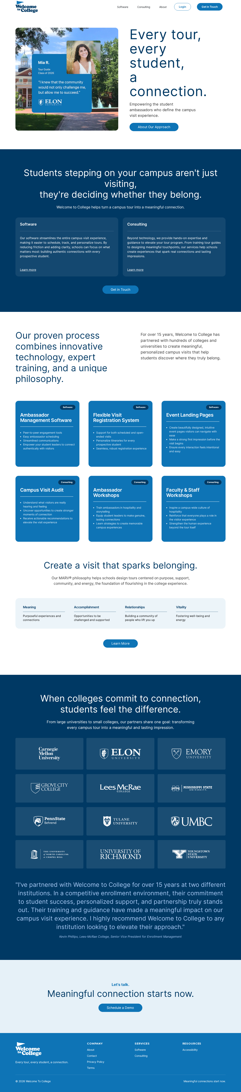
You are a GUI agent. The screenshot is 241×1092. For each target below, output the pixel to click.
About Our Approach (154, 127)
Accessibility (190, 1049)
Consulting (143, 6)
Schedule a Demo (120, 1008)
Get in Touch (210, 6)
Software (122, 6)
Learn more (28, 270)
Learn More (120, 643)
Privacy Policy (95, 1061)
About (163, 6)
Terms (91, 1067)
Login (182, 6)
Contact (92, 1055)
